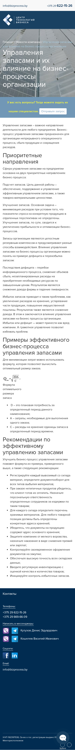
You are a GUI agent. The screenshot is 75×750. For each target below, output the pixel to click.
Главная (8, 42)
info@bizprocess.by (15, 6)
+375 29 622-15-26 (14, 612)
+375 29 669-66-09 (15, 617)
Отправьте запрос (53, 111)
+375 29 (59, 5)
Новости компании (28, 42)
